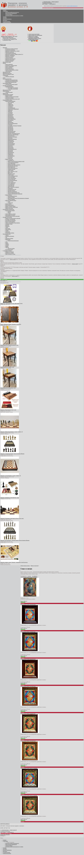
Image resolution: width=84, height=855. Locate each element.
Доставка (5, 17)
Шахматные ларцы (7, 62)
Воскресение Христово (13, 165)
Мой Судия (10, 172)
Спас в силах (10, 181)
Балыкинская (10, 114)
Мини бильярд (6, 91)
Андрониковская (11, 107)
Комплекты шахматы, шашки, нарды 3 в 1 (14, 54)
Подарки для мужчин (7, 217)
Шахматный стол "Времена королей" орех (9, 345)
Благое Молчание (11, 163)
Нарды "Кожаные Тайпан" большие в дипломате (10, 324)
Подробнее (23, 602)
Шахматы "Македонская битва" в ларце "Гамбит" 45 (11, 431)
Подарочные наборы (9, 232)
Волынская (10, 145)
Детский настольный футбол (11, 79)
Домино (7, 244)
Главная (4, 10)
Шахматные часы (6, 72)
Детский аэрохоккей (9, 76)
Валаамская (10, 126)
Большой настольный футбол (11, 81)
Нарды (4, 63)
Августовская (11, 102)
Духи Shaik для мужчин (13, 88)
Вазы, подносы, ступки (10, 254)
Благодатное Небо (11, 119)
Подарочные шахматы (10, 49)
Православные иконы (7, 100)
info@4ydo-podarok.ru (4, 823)
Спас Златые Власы (12, 178)
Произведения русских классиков (12, 216)
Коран (9, 212)
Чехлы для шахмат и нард (8, 74)
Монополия (7, 239)
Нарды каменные (9, 64)
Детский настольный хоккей (11, 84)
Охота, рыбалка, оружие (10, 213)
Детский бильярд (9, 92)
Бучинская (10, 124)
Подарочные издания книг (8, 209)
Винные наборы (8, 95)
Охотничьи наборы (9, 97)
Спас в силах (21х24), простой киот (28, 604)
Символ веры (11, 174)
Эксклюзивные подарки (8, 94)
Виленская (10, 138)
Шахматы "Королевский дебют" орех (8, 409)
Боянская (10, 121)
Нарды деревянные (9, 66)
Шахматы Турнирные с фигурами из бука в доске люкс (12, 518)
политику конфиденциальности (72, 5)
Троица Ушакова (11, 199)
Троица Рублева (11, 197)
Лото (6, 241)
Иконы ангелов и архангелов (11, 207)
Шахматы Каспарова (9, 59)
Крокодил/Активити (9, 236)
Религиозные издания (10, 210)
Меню (1, 836)
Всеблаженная (11, 152)
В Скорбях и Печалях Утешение (14, 125)
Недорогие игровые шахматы (11, 48)
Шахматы (5, 47)
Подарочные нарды (9, 68)
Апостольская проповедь (13, 162)
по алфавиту (34, 576)
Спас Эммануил (11, 183)
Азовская (10, 103)
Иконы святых (8, 203)
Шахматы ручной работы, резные (12, 50)
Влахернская (10, 142)
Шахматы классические (10, 58)
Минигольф (5, 93)
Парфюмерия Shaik (9, 86)
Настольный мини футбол (10, 82)
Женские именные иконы (10, 200)
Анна (9, 201)
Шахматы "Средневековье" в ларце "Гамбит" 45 (10, 475)
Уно (6, 237)
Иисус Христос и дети (12, 171)
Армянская (10, 110)
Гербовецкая (10, 154)
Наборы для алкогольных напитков (12, 218)
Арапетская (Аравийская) (13, 109)
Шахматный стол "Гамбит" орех (7, 367)
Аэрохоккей (5, 75)
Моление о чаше (11, 173)
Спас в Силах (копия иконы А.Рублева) (29, 577)
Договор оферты (8, 14)
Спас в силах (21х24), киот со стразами (29, 768)
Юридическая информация (11, 13)
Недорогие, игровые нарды (11, 65)
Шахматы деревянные (10, 55)
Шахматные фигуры (7, 73)
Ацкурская (10, 113)
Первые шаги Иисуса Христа (14, 164)
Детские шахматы (9, 57)
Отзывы (4, 16)
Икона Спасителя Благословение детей (16, 161)
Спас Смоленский (11, 182)
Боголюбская (10, 120)
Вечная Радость (11, 135)
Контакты (5, 20)
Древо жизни (10, 170)
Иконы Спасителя (9, 159)
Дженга (7, 235)
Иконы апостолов (9, 208)
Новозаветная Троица (12, 196)
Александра (10, 202)
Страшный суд (11, 160)
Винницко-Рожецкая (12, 139)
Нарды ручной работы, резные (11, 69)
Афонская (10, 111)
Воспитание (10, 150)
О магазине (5, 11)
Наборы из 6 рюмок (9, 251)
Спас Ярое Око (11, 184)
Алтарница (10, 106)
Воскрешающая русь (12, 149)
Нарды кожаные (8, 67)
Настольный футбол (7, 78)
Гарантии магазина (7, 22)
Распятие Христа (11, 190)
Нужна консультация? (5, 834)
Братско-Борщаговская (12, 123)
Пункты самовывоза (7, 19)
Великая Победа (11, 132)
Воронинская (10, 148)
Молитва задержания (12, 191)
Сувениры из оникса (7, 250)
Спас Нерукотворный (12, 180)
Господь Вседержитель (12, 168)
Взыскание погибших (12, 136)
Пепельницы (8, 229)
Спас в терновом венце (13, 175)
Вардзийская (10, 129)
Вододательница (11, 143)
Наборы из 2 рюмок (9, 252)
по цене (29, 576)
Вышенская (10, 153)
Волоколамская (11, 144)
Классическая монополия (13, 240)
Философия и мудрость (10, 215)
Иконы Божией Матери (10, 101)
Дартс (4, 77)
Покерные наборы (9, 238)
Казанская (10, 158)
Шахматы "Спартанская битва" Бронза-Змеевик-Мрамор (12, 453)
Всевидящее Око (11, 167)
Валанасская (10, 127)
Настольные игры (6, 234)
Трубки (6, 230)
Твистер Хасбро (11, 248)
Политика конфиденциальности (12, 12)
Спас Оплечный (11, 177)
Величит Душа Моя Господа (14, 133)
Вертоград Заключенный (13, 134)
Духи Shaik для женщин (13, 87)
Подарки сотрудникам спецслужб (12, 98)
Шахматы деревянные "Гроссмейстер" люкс (9, 497)
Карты (6, 242)
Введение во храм (11, 131)
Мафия (6, 246)
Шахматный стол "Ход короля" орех (8, 387)
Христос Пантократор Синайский (15, 193)
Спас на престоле (11, 179)
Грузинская (10, 156)
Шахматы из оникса (9, 56)
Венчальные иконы (9, 204)
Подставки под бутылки (10, 220)
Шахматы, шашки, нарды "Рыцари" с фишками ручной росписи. (14, 562)
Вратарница (10, 151)
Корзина (2, 835)
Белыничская (10, 116)
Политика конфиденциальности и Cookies (14, 15)
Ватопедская (10, 130)
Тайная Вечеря (11, 186)
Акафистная (10, 104)
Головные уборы (8, 223)
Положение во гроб (12, 189)
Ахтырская (10, 112)
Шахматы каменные (9, 52)
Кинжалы (7, 226)
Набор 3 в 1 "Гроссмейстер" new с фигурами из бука (11, 303)
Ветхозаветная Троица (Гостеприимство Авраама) (18, 198)
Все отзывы (2, 280)
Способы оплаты (6, 21)
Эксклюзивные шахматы (10, 53)
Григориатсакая (11, 155)
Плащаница (10, 188)
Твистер (7, 247)
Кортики (7, 225)
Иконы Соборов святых (10, 206)
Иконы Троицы (8, 194)
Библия (9, 211)
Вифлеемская (10, 140)
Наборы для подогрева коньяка (11, 96)
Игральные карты (9, 249)
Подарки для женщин (7, 85)
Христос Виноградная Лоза (13, 192)
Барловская (10, 115)
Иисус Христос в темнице (13, 187)
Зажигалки (7, 231)
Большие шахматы (9, 61)
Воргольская (10, 146)
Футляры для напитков (10, 219)
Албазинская (10, 105)
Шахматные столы (7, 90)
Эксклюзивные (8, 71)
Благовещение (11, 117)
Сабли (6, 227)
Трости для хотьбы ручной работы (12, 222)
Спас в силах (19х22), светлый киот (28, 686)
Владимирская (11, 141)
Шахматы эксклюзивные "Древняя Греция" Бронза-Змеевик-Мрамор (14, 540)
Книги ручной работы (10, 221)
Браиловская (10, 122)
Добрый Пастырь (11, 169)
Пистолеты (7, 228)
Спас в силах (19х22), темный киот (28, 631)
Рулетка (7, 245)
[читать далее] (13, 259)
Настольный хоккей (7, 83)
